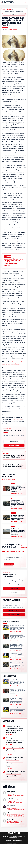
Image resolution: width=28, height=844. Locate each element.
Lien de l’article (18, 419)
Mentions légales (17, 840)
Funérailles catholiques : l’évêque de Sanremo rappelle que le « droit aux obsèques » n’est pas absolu (14, 729)
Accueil (3, 9)
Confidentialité (8, 843)
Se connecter (9, 564)
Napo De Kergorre (13, 29)
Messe (14, 843)
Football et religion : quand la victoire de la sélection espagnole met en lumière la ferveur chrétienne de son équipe (14, 762)
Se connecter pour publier (14, 445)
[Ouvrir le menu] (25, 2)
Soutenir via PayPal (14, 610)
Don (18, 843)
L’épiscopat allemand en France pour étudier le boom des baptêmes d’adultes (15, 774)
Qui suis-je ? (9, 840)
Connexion (14, 592)
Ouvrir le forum (14, 588)
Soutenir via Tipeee (14, 614)
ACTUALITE (9, 9)
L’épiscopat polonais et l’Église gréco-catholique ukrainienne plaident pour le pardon (15, 750)
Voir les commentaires (14, 441)
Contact (22, 843)
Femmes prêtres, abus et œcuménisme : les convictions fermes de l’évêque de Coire (15, 740)
